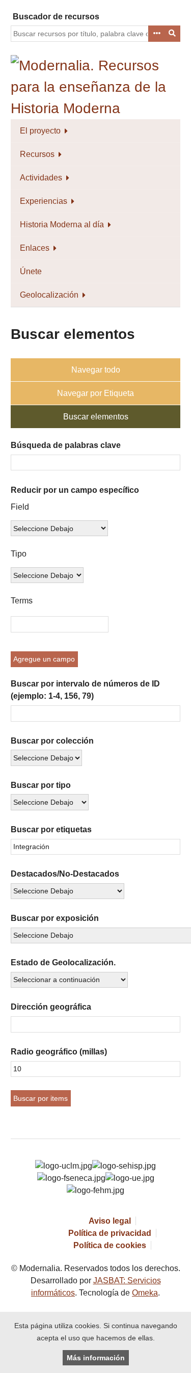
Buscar (173, 33)
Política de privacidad (109, 1233)
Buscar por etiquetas (51, 829)
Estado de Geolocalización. (63, 962)
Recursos (37, 154)
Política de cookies (109, 1245)
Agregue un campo (44, 659)
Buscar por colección (52, 740)
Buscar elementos (95, 416)
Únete (31, 271)
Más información (96, 1358)
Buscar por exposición (55, 918)
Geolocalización (49, 295)
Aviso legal (110, 1221)
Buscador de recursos (56, 16)
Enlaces (34, 248)
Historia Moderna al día (62, 224)
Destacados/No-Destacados (65, 873)
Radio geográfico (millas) (59, 1051)
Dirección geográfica (51, 1006)
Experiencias (43, 201)
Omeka (145, 1292)
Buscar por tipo (41, 785)
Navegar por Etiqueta (95, 393)
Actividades (41, 177)
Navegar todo (95, 369)
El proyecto (40, 130)
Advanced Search (156, 33)
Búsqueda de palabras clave (66, 445)
